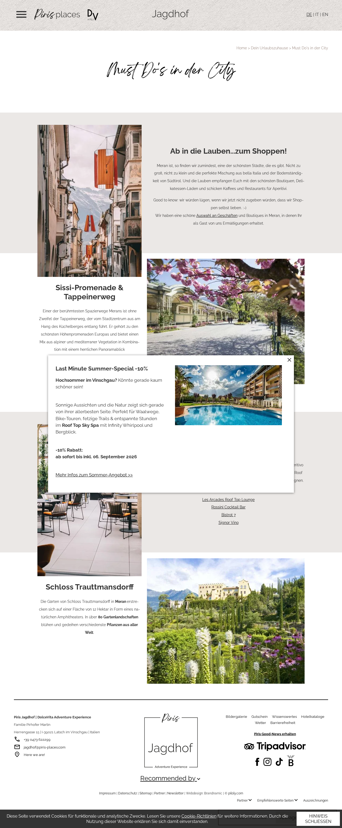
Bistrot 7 (228, 514)
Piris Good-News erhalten (275, 734)
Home (241, 48)
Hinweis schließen (318, 819)
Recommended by (171, 778)
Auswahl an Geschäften (217, 215)
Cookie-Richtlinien (198, 816)
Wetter (260, 723)
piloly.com (235, 793)
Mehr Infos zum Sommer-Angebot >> (94, 474)
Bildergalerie (236, 717)
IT (317, 14)
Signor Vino (229, 522)
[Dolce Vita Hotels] (93, 14)
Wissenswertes (284, 717)
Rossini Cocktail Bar (228, 507)
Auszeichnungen (315, 800)
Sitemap (145, 793)
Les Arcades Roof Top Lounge (228, 499)
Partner (159, 793)
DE (309, 14)
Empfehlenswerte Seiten (278, 800)
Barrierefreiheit (282, 723)
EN (325, 14)
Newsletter (175, 793)
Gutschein (259, 717)
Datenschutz (127, 793)
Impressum (107, 793)
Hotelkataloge (312, 717)
